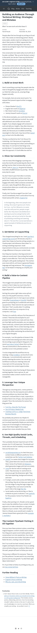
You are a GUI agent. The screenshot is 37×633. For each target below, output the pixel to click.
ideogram (28, 464)
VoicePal (23, 300)
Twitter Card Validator (25, 457)
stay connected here (11, 567)
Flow (14, 312)
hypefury (8, 498)
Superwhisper (14, 300)
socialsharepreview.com (13, 453)
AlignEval (22, 109)
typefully (31, 494)
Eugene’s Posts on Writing (13, 580)
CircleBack (16, 355)
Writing (5, 23)
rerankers (22, 111)
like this (23, 489)
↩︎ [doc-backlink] (29, 606)
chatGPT (8, 459)
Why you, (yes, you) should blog (15, 582)
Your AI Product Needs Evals (14, 409)
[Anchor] (25, 82)
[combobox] (9, 8)
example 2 (7, 516)
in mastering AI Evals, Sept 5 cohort (17, 3)
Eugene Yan (23, 198)
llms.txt (24, 113)
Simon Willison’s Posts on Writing (15, 577)
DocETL (19, 106)
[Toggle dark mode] (4, 9)
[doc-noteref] (7, 270)
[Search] (8, 8)
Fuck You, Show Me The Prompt (15, 407)
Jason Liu (15, 167)
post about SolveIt (13, 344)
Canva (7, 469)
